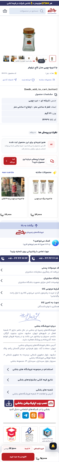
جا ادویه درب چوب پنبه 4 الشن (13, 198)
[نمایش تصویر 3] (37, 58)
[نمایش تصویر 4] (29, 58)
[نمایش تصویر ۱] (52, 58)
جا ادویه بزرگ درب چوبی (43, 198)
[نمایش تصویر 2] (45, 58)
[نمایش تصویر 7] (6, 58)
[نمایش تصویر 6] (14, 58)
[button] (27, 11)
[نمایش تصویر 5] (22, 58)
